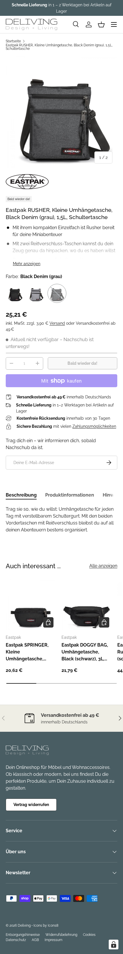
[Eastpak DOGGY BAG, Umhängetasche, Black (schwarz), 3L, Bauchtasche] (86, 604)
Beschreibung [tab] (21, 495)
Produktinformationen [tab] (69, 495)
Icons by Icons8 (45, 925)
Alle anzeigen (103, 566)
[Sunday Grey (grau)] (36, 293)
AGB (35, 940)
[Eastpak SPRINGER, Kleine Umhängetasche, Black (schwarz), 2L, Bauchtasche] (31, 604)
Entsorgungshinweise (23, 935)
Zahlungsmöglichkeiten (94, 426)
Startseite (13, 41)
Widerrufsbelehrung (61, 935)
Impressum (53, 940)
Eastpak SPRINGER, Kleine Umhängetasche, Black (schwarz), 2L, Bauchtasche (27, 652)
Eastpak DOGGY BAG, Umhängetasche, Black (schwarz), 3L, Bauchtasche (84, 652)
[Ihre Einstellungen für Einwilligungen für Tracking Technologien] (113, 944)
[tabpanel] (61, 519)
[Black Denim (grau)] (56, 293)
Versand (57, 323)
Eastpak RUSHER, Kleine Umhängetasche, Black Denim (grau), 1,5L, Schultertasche (59, 46)
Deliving (24, 925)
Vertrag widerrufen (31, 804)
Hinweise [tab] (113, 495)
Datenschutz (16, 940)
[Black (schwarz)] (15, 293)
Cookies (89, 935)
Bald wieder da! (82, 363)
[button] (101, 24)
